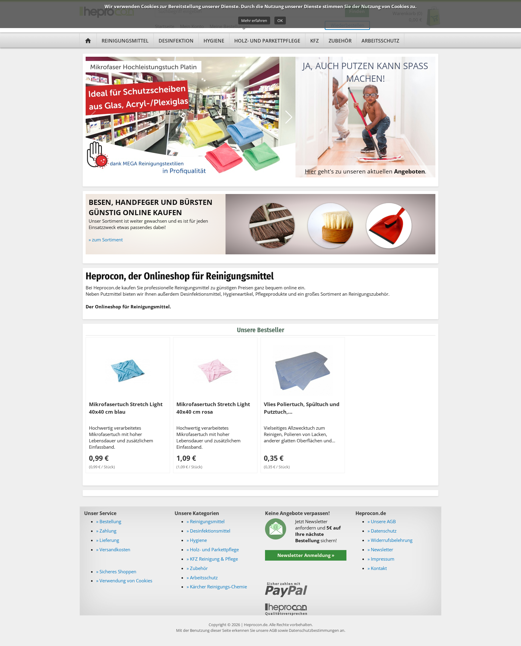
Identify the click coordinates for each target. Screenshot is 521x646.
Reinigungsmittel (125, 40)
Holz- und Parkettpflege (267, 40)
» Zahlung (106, 531)
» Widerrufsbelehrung (390, 540)
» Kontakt (377, 568)
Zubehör (340, 40)
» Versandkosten (113, 549)
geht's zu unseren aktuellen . (365, 171)
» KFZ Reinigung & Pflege (212, 559)
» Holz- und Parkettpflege (213, 549)
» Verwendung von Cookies (124, 581)
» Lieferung (107, 540)
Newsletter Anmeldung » (305, 555)
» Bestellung (108, 521)
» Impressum (381, 559)
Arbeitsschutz (380, 40)
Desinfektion (176, 40)
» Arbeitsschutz (202, 577)
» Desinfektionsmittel (208, 531)
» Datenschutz (382, 531)
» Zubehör (197, 568)
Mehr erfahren (254, 20)
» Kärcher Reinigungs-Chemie (217, 587)
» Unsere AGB (382, 521)
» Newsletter (380, 549)
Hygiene (214, 40)
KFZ (314, 40)
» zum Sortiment (106, 240)
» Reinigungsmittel (206, 521)
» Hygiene (197, 540)
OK (280, 20)
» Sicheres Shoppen (116, 571)
